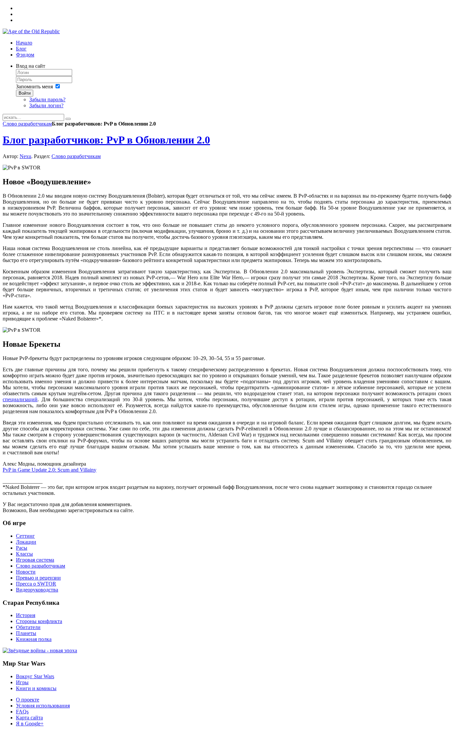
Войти (25, 93)
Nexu (25, 156)
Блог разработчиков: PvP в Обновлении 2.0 (106, 140)
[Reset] (68, 119)
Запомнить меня (34, 86)
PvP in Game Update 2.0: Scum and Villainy (49, 470)
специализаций (20, 399)
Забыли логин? (46, 105)
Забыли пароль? (47, 99)
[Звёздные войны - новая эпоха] (40, 650)
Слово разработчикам (27, 124)
